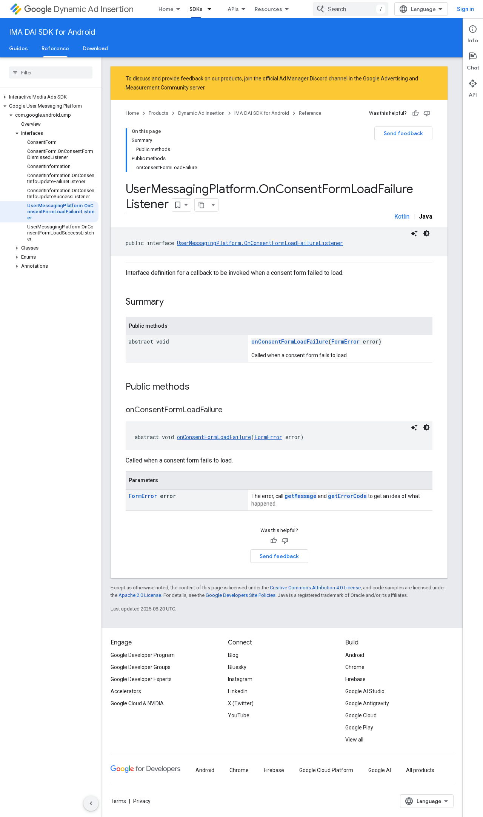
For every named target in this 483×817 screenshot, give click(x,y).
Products (158, 113)
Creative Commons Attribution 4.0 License (315, 587)
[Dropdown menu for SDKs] (212, 9)
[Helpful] (415, 113)
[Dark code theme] (426, 233)
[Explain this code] (414, 233)
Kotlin (401, 216)
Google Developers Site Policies (240, 595)
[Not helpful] (426, 113)
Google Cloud (361, 715)
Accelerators (126, 691)
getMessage (301, 495)
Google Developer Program (143, 655)
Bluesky (237, 667)
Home (166, 9)
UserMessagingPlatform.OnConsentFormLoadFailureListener (260, 243)
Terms (118, 801)
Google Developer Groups (141, 667)
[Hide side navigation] (90, 803)
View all (354, 740)
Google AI (379, 770)
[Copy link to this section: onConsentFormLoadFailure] (230, 410)
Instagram (240, 679)
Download (95, 48)
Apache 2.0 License (139, 595)
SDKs (196, 9)
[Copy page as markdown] (201, 205)
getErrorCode (347, 495)
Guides (18, 48)
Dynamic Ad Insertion (94, 9)
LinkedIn (238, 691)
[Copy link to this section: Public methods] (197, 387)
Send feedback (403, 133)
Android (354, 655)
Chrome (355, 667)
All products (420, 770)
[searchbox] (50, 72)
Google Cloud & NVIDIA (137, 703)
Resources (268, 9)
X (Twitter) (241, 703)
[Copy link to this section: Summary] (171, 302)
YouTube (238, 715)
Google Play (359, 728)
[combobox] (350, 9)
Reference (55, 48)
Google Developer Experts (141, 679)
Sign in (465, 9)
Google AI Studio (365, 691)
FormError (345, 341)
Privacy (142, 801)
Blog (233, 655)
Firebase (355, 679)
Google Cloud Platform (326, 770)
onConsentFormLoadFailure (289, 341)
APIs (233, 9)
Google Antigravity (367, 703)
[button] (49, 97)
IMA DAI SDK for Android (52, 32)
